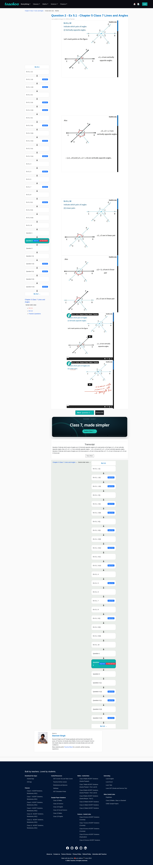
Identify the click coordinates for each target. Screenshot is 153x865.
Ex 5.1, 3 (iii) (29, 133)
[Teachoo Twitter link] (76, 848)
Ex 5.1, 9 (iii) (29, 217)
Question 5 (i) (36, 271)
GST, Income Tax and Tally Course (63, 778)
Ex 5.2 (31, 311)
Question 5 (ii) (30, 279)
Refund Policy (87, 854)
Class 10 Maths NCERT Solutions (89, 801)
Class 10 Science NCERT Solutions (90, 840)
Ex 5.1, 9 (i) (36, 202)
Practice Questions (35, 314)
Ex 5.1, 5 (36, 171)
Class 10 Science (58, 803)
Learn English (110, 778)
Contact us (56, 854)
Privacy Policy (77, 854)
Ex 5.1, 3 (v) (29, 148)
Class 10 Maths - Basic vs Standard (116, 800)
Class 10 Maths (57, 800)
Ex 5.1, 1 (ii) (36, 79)
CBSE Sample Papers (112, 803)
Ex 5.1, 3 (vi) (36, 156)
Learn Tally (109, 785)
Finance (63, 4)
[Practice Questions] (138, 4)
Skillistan (55, 788)
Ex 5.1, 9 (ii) (29, 210)
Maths (44, 4)
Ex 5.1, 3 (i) (29, 117)
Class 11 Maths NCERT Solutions (89, 805)
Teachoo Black (68, 747)
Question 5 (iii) (36, 286)
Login (144, 4)
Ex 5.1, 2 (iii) (36, 110)
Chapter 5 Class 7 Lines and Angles (34, 10)
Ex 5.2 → (37, 294)
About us (49, 854)
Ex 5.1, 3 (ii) (36, 125)
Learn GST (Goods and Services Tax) (116, 788)
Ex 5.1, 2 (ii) (36, 102)
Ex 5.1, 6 (28, 179)
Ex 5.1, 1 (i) (29, 71)
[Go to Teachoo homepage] (12, 4)
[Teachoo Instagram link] (72, 848)
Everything (25, 4)
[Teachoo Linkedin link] (85, 848)
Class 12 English (58, 816)
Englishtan (109, 797)
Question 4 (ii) (36, 263)
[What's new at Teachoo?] (134, 4)
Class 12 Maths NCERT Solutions (89, 808)
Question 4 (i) (30, 256)
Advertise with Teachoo (99, 854)
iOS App (29, 782)
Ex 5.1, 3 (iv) (36, 141)
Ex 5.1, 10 (29, 225)
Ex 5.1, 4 (28, 164)
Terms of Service (66, 854)
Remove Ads (99, 412)
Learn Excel (109, 782)
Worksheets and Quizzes (60, 785)
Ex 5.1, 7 (36, 187)
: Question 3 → (84, 412)
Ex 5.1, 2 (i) (29, 94)
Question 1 (29, 233)
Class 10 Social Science (60, 810)
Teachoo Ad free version (60, 782)
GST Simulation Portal (59, 791)
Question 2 (36, 240)
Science (53, 4)
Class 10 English (58, 807)
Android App (30, 778)
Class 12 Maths (57, 813)
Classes (36, 4)
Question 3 (29, 248)
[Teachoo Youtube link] (81, 848)
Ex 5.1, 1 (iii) (36, 87)
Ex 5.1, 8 (28, 194)
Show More (89, 456)
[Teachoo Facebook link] (67, 848)
